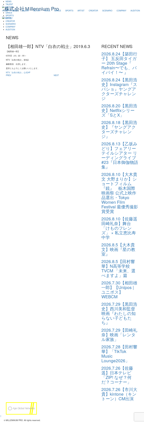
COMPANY (121, 10)
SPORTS (69, 10)
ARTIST (81, 10)
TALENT (25, 10)
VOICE (47, 10)
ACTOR (36, 10)
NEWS (14, 10)
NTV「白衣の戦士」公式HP (18, 72)
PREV (8, 75)
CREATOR (93, 10)
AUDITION (135, 10)
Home (4, 10)
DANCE (57, 10)
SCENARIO (107, 10)
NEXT (56, 75)
